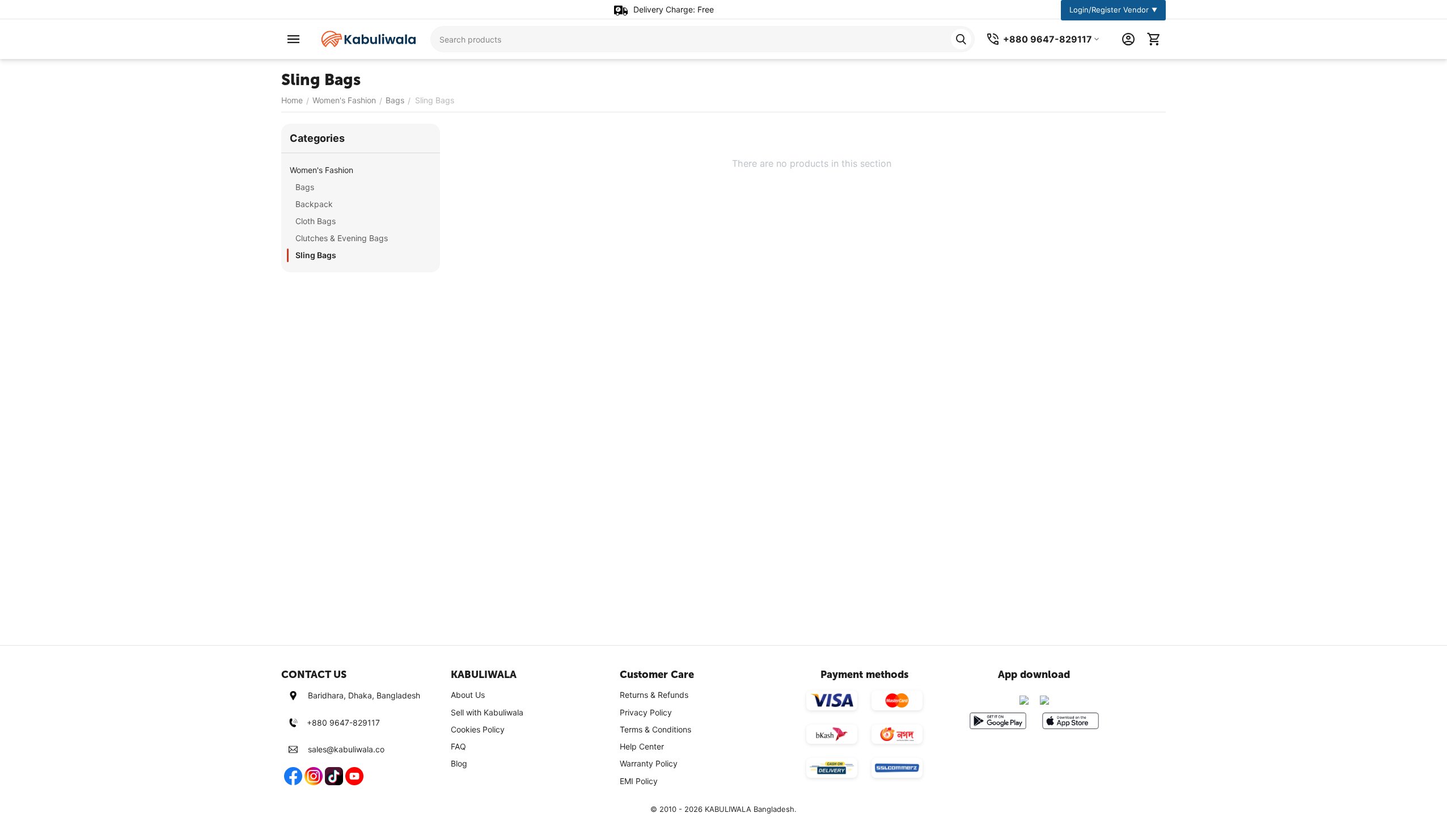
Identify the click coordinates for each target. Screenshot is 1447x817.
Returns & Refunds (654, 695)
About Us (468, 695)
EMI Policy (639, 781)
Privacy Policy (646, 712)
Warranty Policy (649, 763)
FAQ (458, 746)
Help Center (642, 746)
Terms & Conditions (655, 729)
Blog (459, 763)
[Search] (961, 39)
